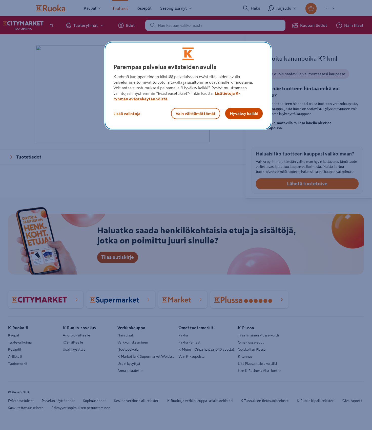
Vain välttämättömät (196, 113)
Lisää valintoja (126, 113)
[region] (188, 85)
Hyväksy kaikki (244, 113)
